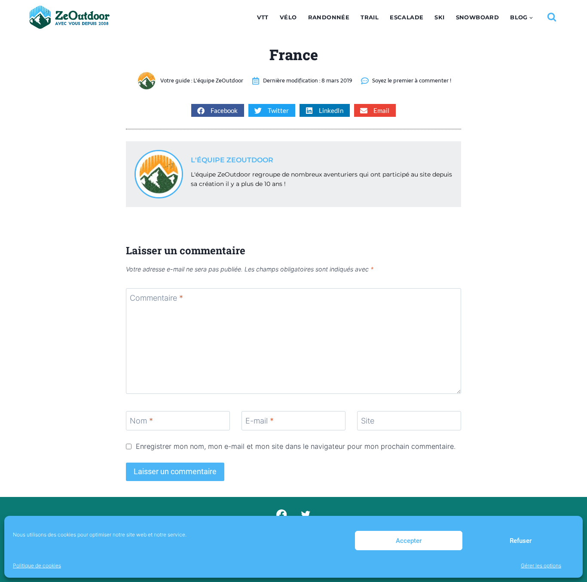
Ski (439, 17)
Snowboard (477, 17)
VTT (263, 17)
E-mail (259, 421)
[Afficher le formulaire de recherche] (551, 17)
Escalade (406, 17)
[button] (217, 110)
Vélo (288, 17)
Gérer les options (541, 565)
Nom (141, 421)
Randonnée (329, 17)
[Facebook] (281, 514)
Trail (370, 17)
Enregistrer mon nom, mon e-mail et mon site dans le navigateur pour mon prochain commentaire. (296, 446)
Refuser (521, 541)
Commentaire (156, 297)
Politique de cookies (37, 565)
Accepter (409, 541)
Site (367, 421)
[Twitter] (305, 514)
